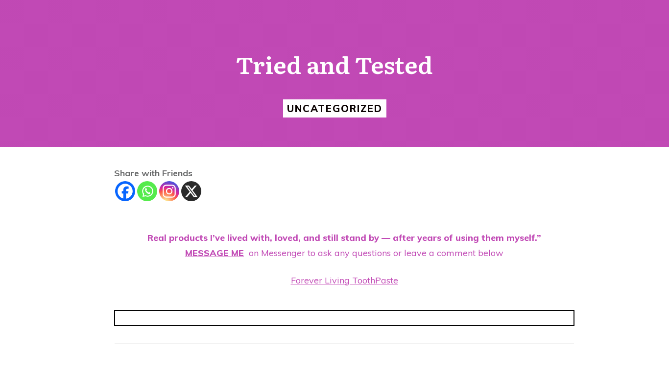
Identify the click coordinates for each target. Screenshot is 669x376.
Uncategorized (334, 108)
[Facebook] (125, 191)
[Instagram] (169, 191)
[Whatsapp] (147, 191)
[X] (191, 191)
